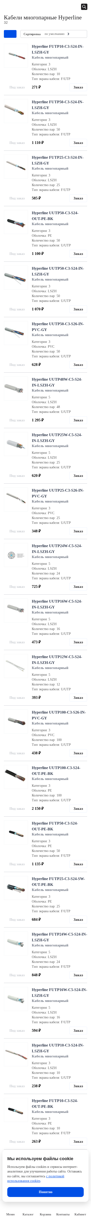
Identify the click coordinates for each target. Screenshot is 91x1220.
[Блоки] (80, 34)
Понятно (45, 1192)
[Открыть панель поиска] (84, 7)
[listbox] (57, 34)
